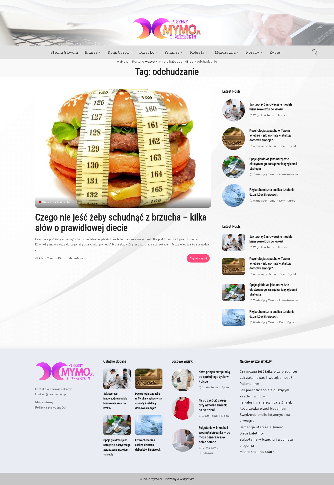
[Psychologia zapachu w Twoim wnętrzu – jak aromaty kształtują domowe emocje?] (233, 138)
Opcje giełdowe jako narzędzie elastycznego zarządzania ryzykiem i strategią (273, 163)
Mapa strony (44, 402)
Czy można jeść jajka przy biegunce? (268, 371)
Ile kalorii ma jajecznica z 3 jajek (266, 402)
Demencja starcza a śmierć (261, 427)
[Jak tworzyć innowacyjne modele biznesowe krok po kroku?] (233, 110)
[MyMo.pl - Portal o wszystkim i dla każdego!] (167, 28)
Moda (225, 416)
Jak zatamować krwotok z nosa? (266, 377)
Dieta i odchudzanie (56, 202)
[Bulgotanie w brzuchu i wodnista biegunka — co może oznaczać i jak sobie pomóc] (183, 440)
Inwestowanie (288, 174)
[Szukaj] (316, 52)
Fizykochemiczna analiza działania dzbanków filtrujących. (148, 444)
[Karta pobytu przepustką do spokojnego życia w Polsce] (183, 380)
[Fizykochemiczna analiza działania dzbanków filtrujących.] (233, 195)
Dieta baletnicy (252, 433)
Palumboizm (249, 383)
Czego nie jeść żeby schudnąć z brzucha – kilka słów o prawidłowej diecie (121, 222)
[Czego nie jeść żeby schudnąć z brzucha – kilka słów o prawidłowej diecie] (123, 148)
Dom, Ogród (288, 146)
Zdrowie (208, 453)
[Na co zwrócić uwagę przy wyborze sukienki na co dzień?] (183, 408)
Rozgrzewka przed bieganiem (263, 408)
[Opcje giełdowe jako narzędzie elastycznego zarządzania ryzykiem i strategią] (233, 167)
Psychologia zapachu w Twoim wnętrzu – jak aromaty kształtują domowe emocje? (270, 135)
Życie (225, 387)
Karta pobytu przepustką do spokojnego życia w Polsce (214, 376)
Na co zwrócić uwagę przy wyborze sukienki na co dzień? (213, 405)
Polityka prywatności (50, 407)
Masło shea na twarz (257, 452)
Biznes (282, 115)
